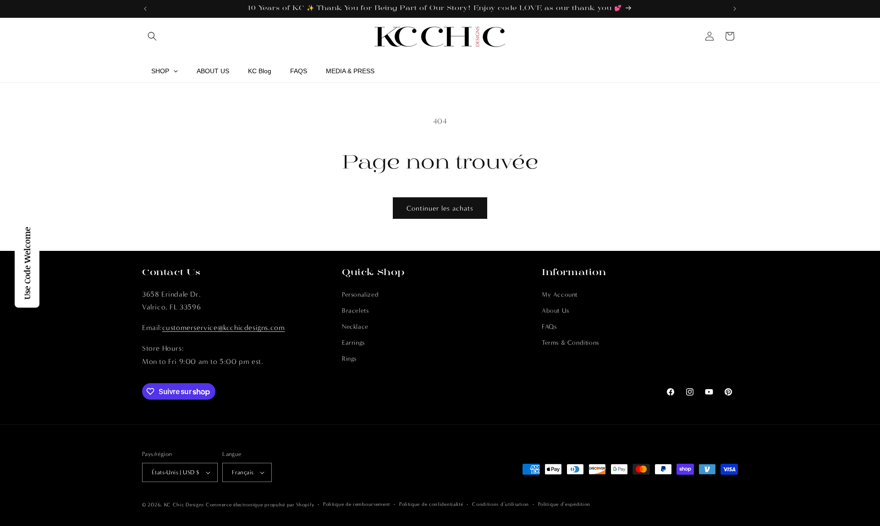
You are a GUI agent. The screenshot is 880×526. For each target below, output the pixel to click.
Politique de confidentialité (431, 504)
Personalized (360, 294)
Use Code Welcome (27, 263)
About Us (555, 311)
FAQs (549, 327)
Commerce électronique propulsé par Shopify (260, 505)
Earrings (353, 343)
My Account (560, 294)
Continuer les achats (440, 208)
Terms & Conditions (570, 343)
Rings (349, 359)
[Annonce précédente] (145, 8)
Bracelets (355, 311)
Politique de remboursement (356, 504)
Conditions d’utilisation (500, 504)
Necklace (355, 327)
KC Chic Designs (184, 505)
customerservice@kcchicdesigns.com (223, 327)
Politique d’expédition (564, 504)
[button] (152, 36)
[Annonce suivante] (735, 8)
